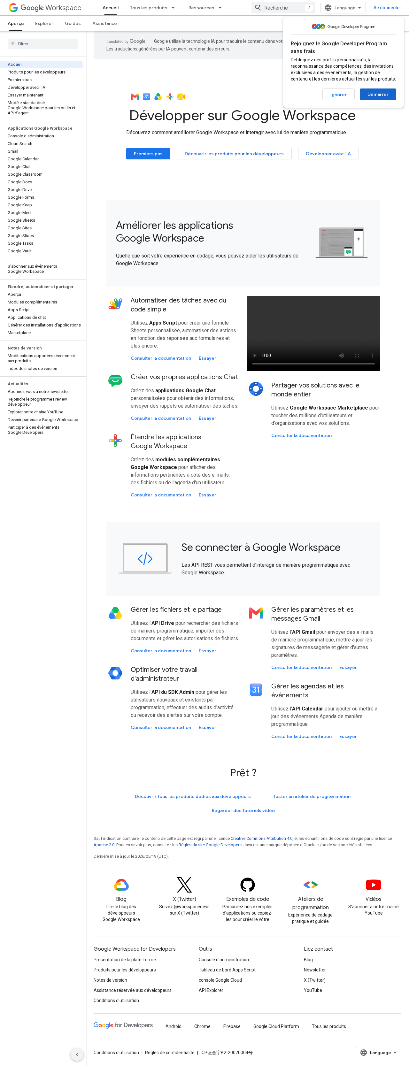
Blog (308, 959)
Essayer (207, 358)
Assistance (104, 23)
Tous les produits (148, 8)
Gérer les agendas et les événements (307, 690)
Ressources (201, 8)
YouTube (313, 990)
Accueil (111, 8)
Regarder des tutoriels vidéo (243, 810)
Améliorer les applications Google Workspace (174, 231)
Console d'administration (224, 959)
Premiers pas (148, 154)
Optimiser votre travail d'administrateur (164, 674)
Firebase (232, 1026)
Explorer (44, 23)
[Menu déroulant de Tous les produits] (175, 7)
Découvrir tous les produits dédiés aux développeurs (193, 796)
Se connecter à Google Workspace (261, 547)
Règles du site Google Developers (210, 844)
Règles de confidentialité (170, 1052)
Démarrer (378, 94)
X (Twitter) (315, 980)
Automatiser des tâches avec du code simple (178, 304)
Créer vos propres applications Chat (184, 377)
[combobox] (283, 7)
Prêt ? (243, 772)
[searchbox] (43, 44)
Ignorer (338, 94)
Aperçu (16, 23)
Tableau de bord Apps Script (227, 969)
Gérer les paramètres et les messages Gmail (312, 614)
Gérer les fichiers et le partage (176, 610)
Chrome (202, 1026)
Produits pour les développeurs (125, 969)
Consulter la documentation (161, 358)
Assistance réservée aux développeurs (133, 990)
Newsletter (315, 969)
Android (173, 1026)
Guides (73, 23)
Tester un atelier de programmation (312, 796)
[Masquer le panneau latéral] (77, 1054)
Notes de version (110, 980)
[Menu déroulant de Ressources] (222, 7)
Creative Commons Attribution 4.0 (261, 838)
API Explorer (211, 990)
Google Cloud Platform (276, 1026)
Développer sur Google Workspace (241, 115)
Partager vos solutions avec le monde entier (315, 389)
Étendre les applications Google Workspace (166, 441)
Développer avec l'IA (328, 154)
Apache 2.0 (104, 844)
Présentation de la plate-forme (125, 959)
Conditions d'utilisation (116, 1000)
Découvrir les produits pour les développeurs (234, 154)
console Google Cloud (220, 980)
